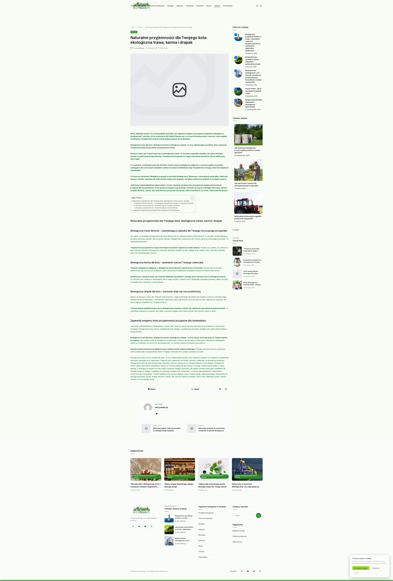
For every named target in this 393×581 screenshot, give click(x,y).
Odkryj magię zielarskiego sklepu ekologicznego (178, 485)
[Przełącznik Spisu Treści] (191, 198)
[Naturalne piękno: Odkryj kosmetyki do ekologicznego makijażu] (146, 428)
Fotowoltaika (203, 557)
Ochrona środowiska (206, 518)
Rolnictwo (202, 540)
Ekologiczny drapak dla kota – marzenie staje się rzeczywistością (156, 208)
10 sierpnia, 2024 (240, 188)
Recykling (202, 535)
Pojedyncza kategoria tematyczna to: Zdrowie (144, 476)
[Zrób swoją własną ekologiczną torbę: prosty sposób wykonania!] (237, 273)
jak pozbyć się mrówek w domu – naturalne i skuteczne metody (184, 528)
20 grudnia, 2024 (251, 85)
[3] (238, 73)
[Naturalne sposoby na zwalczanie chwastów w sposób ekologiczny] (191, 428)
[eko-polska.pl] (132, 48)
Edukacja (202, 529)
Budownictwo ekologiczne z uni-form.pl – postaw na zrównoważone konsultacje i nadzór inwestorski (183, 539)
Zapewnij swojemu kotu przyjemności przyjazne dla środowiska (156, 210)
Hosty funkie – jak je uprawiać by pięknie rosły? (253, 91)
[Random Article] (257, 6)
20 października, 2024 (242, 155)
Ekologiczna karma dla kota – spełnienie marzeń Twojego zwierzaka (157, 205)
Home (132, 27)
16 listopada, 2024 (251, 96)
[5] (238, 102)
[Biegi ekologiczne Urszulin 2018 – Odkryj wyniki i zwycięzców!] (237, 285)
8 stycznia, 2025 (250, 67)
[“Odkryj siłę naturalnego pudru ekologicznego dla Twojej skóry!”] (213, 469)
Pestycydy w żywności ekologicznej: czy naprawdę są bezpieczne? (245, 485)
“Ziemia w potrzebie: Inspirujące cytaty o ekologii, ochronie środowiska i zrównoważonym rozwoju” (251, 250)
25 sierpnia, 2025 (251, 53)
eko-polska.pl (140, 48)
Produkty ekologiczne (206, 513)
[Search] (261, 6)
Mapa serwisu (237, 542)
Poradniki (236, 230)
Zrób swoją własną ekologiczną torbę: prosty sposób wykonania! (250, 272)
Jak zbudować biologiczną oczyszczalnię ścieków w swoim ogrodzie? (247, 150)
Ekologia (201, 524)
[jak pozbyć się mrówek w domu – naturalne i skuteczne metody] (169, 529)
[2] (238, 60)
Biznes (201, 546)
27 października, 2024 (253, 109)
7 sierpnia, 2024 (239, 221)
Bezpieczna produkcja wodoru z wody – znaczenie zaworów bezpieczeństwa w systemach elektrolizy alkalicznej (184, 517)
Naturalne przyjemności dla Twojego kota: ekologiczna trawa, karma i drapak (161, 201)
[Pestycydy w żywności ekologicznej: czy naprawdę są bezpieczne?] (247, 469)
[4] (238, 91)
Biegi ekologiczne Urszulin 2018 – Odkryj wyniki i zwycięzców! (251, 284)
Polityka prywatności (240, 536)
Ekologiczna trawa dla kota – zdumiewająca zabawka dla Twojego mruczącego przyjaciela (164, 203)
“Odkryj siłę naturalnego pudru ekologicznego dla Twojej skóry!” (212, 485)
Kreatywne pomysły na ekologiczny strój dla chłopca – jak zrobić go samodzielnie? (252, 261)
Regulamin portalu (239, 531)
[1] (238, 37)
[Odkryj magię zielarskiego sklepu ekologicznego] (179, 469)
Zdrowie (139, 27)
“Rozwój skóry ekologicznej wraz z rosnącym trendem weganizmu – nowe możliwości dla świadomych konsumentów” (145, 485)
